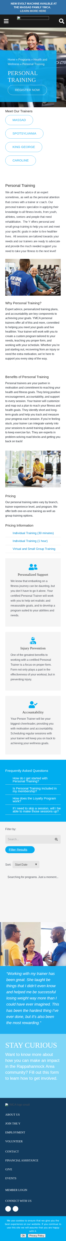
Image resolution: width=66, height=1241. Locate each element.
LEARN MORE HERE (33, 10)
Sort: (8, 864)
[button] (33, 533)
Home (11, 59)
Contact (12, 1151)
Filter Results (18, 849)
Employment (15, 1132)
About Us (12, 1114)
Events (10, 1178)
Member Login (16, 1190)
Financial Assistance (21, 1160)
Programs (24, 59)
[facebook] (8, 1209)
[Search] (56, 839)
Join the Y (12, 1123)
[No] (61, 1228)
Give (8, 1169)
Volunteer (14, 1141)
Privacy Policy (36, 1235)
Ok (23, 1235)
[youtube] (15, 1209)
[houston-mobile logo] (33, 17)
